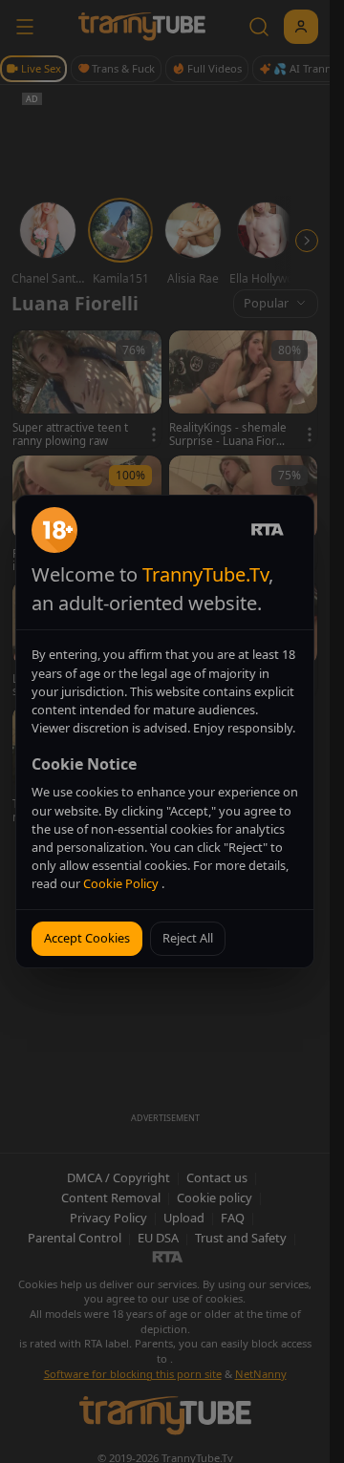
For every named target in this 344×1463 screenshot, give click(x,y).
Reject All (187, 937)
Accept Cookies (87, 937)
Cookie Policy (122, 883)
